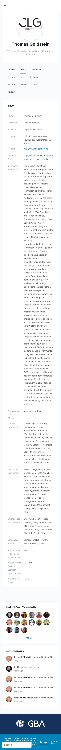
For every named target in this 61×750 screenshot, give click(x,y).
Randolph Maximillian (23, 657)
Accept (44, 742)
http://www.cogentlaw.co (36, 148)
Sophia (16, 667)
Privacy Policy (54, 742)
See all (30, 638)
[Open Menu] (5, 5)
